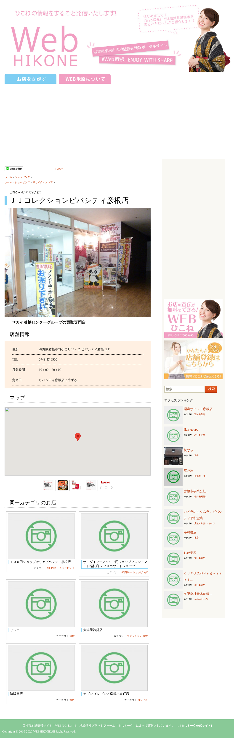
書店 (71, 700)
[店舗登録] (193, 359)
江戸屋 (188, 470)
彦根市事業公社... (196, 491)
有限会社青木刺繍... (198, 594)
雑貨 (71, 636)
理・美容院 (199, 414)
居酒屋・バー (200, 476)
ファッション (134, 636)
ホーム (8, 177)
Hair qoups (191, 429)
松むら (188, 450)
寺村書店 (190, 532)
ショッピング (22, 177)
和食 (196, 455)
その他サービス (201, 599)
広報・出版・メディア (204, 523)
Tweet (59, 169)
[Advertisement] (117, 119)
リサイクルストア (43, 182)
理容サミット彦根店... (199, 409)
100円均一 (53, 568)
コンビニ (143, 700)
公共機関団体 (200, 496)
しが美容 (190, 553)
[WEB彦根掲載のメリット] (193, 318)
